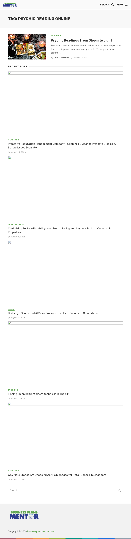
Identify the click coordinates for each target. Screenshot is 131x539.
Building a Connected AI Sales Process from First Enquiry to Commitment (54, 313)
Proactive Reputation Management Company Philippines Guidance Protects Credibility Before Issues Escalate (62, 145)
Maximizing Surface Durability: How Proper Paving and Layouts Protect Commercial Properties (60, 230)
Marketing (13, 140)
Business (56, 36)
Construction (16, 225)
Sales (11, 309)
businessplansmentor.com (40, 531)
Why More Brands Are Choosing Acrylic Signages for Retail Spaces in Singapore (57, 474)
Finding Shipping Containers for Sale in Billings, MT (39, 394)
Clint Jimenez (61, 57)
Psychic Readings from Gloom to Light (81, 40)
